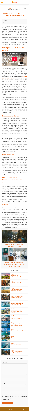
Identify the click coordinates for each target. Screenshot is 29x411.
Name (4, 377)
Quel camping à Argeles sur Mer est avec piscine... (17, 338)
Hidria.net (4, 8)
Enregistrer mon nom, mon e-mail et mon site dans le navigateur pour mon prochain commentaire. (14, 397)
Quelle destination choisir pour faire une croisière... (17, 303)
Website (4, 389)
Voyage (10, 8)
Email (4, 383)
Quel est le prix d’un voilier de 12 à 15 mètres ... (17, 331)
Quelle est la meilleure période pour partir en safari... (16, 291)
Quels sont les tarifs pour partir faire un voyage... (17, 297)
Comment (4, 362)
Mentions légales (22, 409)
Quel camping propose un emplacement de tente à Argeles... (17, 353)
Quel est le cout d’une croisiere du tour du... (16, 345)
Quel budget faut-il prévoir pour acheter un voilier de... (17, 325)
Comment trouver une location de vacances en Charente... (16, 311)
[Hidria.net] (14, 1)
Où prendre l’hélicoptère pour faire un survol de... (17, 317)
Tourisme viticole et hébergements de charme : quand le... (17, 277)
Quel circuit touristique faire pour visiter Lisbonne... (16, 284)
